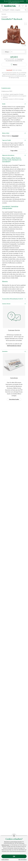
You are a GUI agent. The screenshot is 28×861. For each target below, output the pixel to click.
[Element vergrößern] (25, 45)
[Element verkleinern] (23, 45)
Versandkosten (20, 59)
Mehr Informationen (22, 859)
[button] (25, 24)
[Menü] (2, 6)
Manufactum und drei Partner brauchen (13, 841)
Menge (7, 51)
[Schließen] (27, 1)
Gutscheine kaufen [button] (14, 399)
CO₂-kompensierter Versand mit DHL (14, 60)
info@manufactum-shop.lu (14, 345)
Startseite (4, 14)
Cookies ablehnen (5, 859)
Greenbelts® (15, 136)
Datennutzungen (5, 845)
